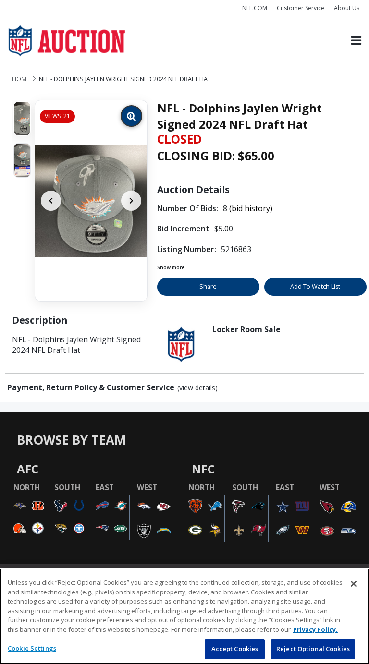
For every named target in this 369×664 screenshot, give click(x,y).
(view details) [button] (197, 388)
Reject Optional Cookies (313, 648)
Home (21, 79)
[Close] (353, 583)
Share (208, 286)
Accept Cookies (234, 648)
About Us (346, 8)
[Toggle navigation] (356, 41)
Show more (170, 267)
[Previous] (51, 201)
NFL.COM (254, 8)
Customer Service (300, 8)
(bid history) (250, 208)
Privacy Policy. (315, 629)
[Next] (131, 201)
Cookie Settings (32, 648)
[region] (184, 616)
